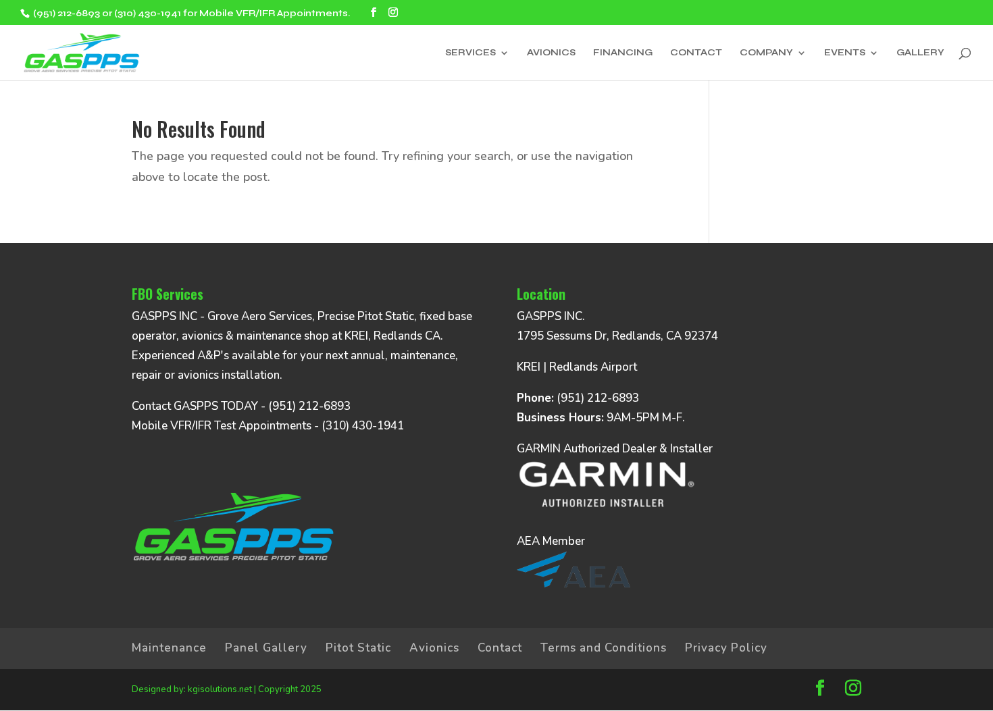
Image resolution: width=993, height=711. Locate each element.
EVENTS (844, 53)
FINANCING (623, 53)
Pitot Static (358, 648)
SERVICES (470, 53)
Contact (500, 648)
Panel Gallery (266, 648)
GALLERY (920, 53)
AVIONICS (551, 53)
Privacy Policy (726, 648)
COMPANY (766, 53)
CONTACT (696, 53)
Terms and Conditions (603, 648)
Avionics (434, 648)
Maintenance (169, 648)
